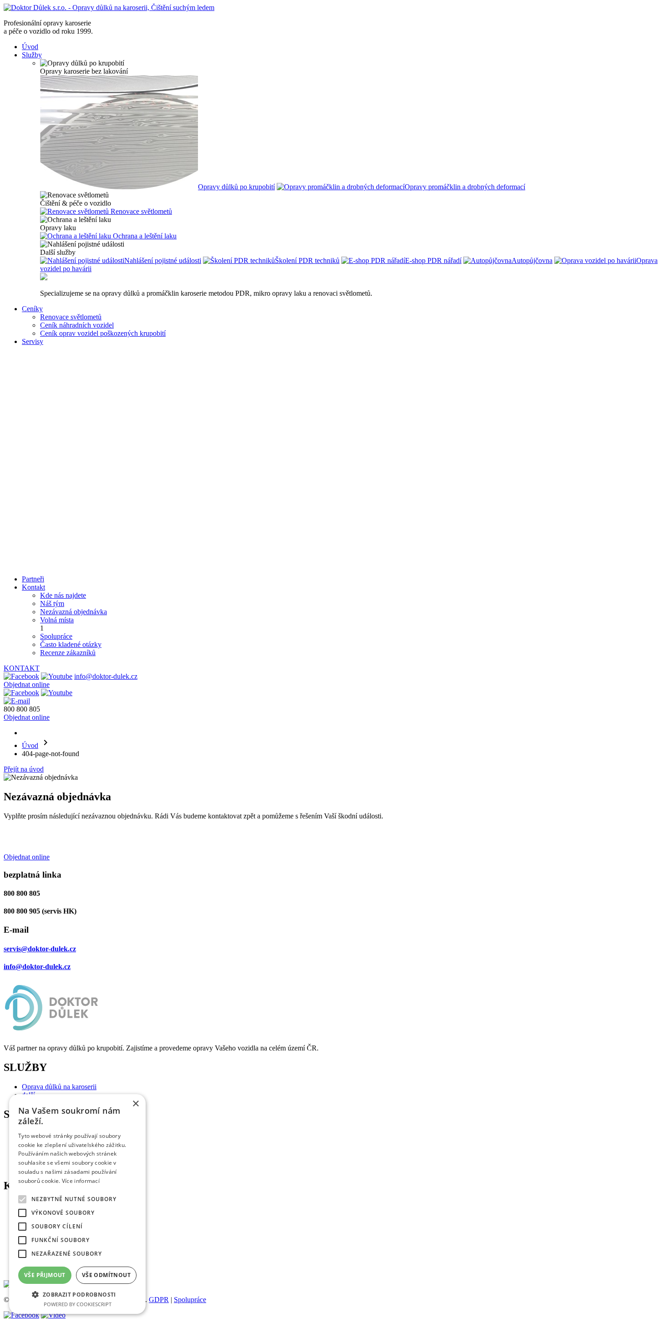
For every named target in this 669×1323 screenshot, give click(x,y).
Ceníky (32, 309)
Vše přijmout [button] (45, 1275)
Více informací (81, 1181)
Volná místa (57, 620)
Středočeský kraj (64, 497)
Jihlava (50, 440)
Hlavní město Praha (68, 505)
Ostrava (51, 382)
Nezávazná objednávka (73, 612)
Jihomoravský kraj (66, 530)
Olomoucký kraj (63, 546)
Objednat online (27, 684)
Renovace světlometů (70, 317)
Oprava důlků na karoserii (59, 1087)
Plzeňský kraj (59, 489)
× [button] (135, 1104)
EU (45, 562)
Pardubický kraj (63, 464)
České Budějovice (66, 415)
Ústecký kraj (58, 472)
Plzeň (48, 366)
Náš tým (52, 603)
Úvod (30, 46)
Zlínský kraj (57, 538)
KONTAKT (22, 668)
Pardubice (54, 423)
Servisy (32, 341)
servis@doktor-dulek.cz (40, 949)
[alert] (77, 1204)
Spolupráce (56, 636)
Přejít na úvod (24, 769)
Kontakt (33, 587)
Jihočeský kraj (60, 513)
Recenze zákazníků (68, 652)
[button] (77, 1294)
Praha (48, 358)
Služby (32, 55)
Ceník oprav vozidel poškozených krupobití (103, 333)
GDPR (159, 1299)
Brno (47, 349)
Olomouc (53, 399)
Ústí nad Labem (63, 407)
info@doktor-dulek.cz (105, 676)
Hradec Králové (63, 374)
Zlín (46, 431)
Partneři (33, 579)
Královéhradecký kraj (71, 456)
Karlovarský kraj (64, 481)
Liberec (51, 390)
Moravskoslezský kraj (71, 554)
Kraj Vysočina (60, 521)
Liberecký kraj (61, 571)
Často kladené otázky (70, 644)
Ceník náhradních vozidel (77, 325)
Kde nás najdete (63, 595)
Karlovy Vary (59, 448)
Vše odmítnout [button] (106, 1275)
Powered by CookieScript (78, 1304)
